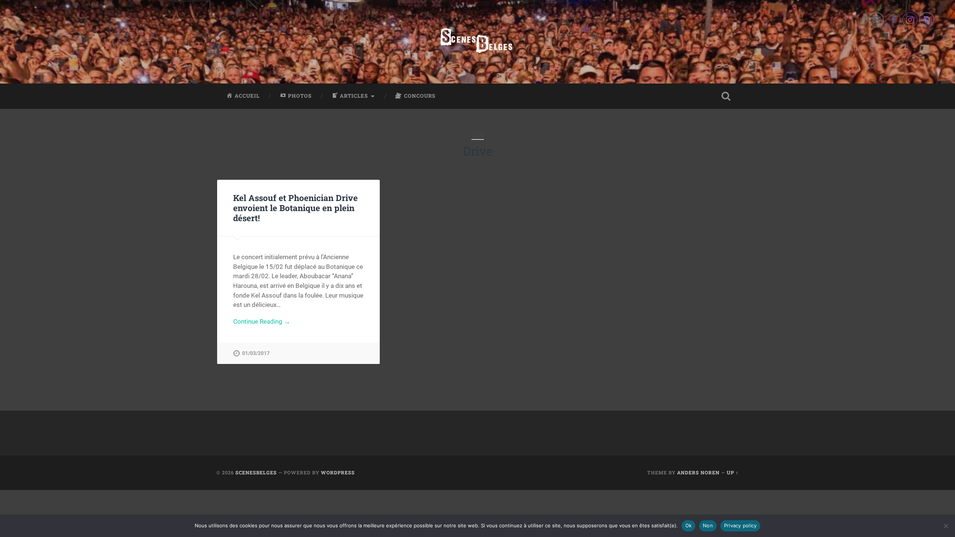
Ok (688, 525)
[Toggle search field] (726, 96)
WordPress (338, 472)
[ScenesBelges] (477, 41)
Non (708, 525)
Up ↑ (733, 472)
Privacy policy (740, 525)
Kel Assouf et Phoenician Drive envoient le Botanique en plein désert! (295, 207)
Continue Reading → (261, 321)
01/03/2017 (256, 353)
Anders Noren (698, 472)
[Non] (945, 526)
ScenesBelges (256, 472)
